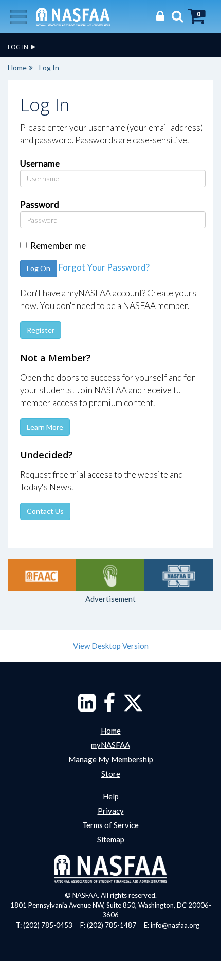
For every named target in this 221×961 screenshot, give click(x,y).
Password (39, 204)
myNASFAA (110, 744)
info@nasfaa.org (175, 925)
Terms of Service (110, 825)
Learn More (45, 426)
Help (111, 796)
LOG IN (19, 47)
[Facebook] (109, 707)
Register (40, 329)
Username (40, 163)
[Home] (73, 16)
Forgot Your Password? (104, 267)
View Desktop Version (111, 645)
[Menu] (18, 16)
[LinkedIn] (87, 707)
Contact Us (45, 511)
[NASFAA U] (178, 575)
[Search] (175, 15)
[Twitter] (133, 707)
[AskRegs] (110, 575)
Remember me (58, 245)
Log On (38, 268)
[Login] (157, 15)
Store (110, 773)
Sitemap (110, 839)
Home (17, 67)
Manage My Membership (110, 759)
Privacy (111, 810)
